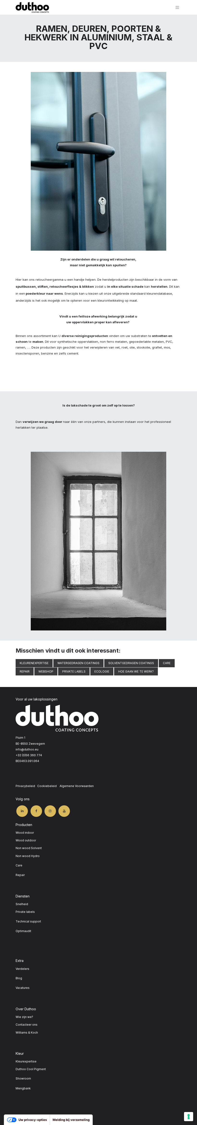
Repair (20, 875)
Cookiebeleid (47, 786)
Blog (19, 978)
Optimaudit (23, 931)
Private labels (25, 912)
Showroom (23, 1078)
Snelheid (22, 904)
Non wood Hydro (28, 856)
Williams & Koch (27, 1032)
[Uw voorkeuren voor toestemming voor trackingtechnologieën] (188, 1116)
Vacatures (23, 988)
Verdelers (22, 969)
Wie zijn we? (24, 1017)
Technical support (28, 921)
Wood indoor (25, 832)
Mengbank (23, 1088)
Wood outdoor (26, 840)
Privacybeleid (25, 786)
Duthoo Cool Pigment (31, 1069)
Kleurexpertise (26, 1061)
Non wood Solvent (29, 848)
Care (19, 865)
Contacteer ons (26, 1024)
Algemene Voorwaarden (77, 786)
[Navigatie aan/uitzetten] (177, 7)
